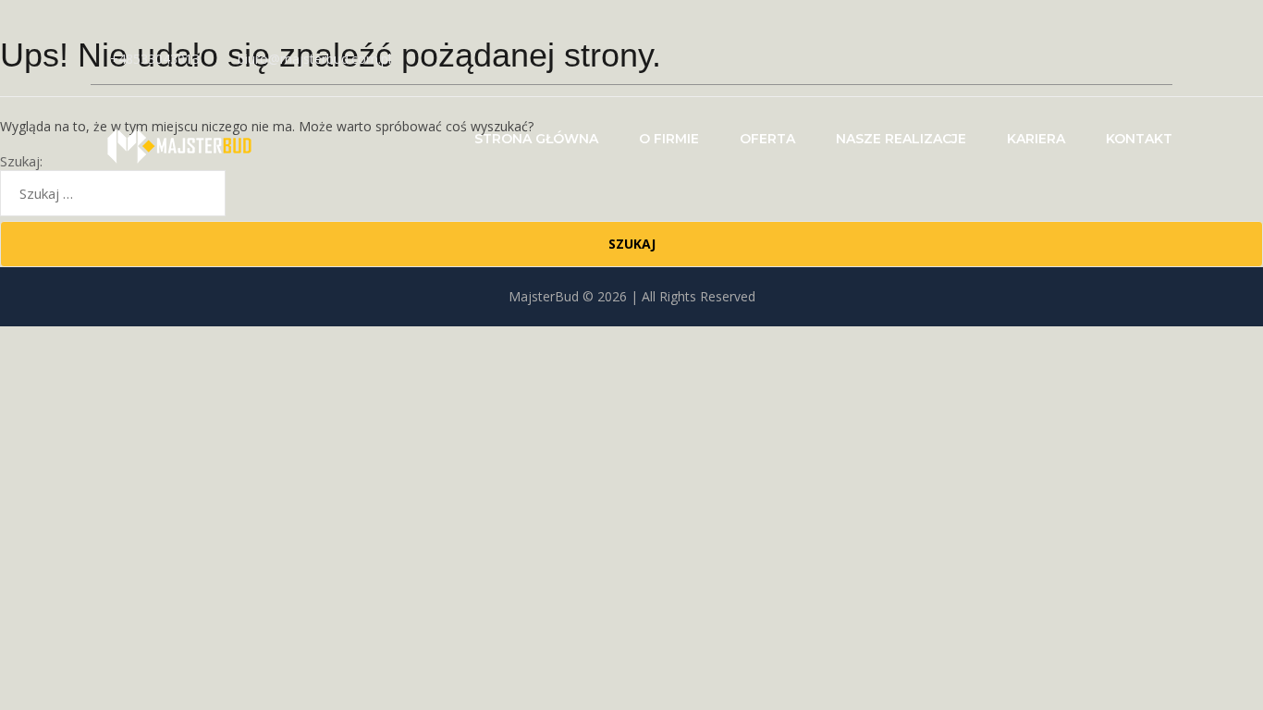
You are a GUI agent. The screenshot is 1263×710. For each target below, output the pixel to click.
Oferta (767, 138)
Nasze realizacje (901, 138)
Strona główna (536, 138)
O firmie (669, 138)
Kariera (1036, 138)
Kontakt (1139, 138)
